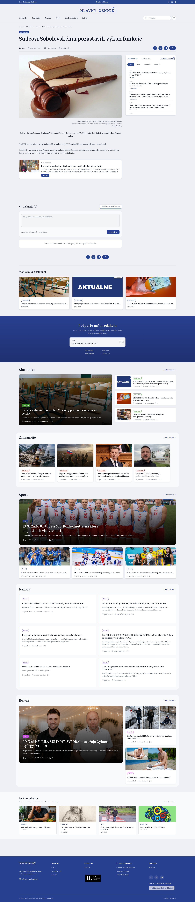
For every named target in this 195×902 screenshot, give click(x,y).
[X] (172, 2)
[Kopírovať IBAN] (122, 342)
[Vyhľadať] (146, 18)
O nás (53, 867)
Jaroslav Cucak (42, 421)
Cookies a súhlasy (122, 871)
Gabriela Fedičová (149, 386)
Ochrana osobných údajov (125, 867)
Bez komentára (71, 18)
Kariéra (54, 875)
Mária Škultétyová (42, 612)
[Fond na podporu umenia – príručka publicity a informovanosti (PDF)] (93, 878)
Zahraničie (36, 18)
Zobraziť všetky (168, 802)
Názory (48, 18)
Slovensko (23, 18)
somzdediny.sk (54, 802)
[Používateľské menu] (174, 18)
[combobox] (159, 18)
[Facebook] (169, 2)
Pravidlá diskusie (122, 875)
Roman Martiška (150, 419)
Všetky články (169, 370)
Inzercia (87, 867)
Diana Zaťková (37, 576)
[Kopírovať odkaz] (172, 48)
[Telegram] (175, 2)
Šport (58, 18)
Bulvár (84, 18)
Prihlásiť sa (113, 232)
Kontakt (152, 867)
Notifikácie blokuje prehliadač (162, 888)
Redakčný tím (56, 871)
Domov (21, 27)
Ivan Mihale (36, 479)
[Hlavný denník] (97, 10)
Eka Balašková (42, 758)
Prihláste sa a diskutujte (111, 206)
